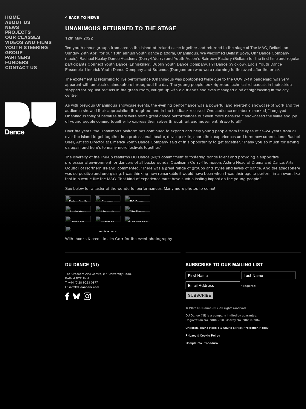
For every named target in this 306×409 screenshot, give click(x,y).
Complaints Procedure (202, 343)
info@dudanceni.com (84, 287)
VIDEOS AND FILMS (28, 42)
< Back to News (82, 17)
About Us (17, 22)
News (12, 27)
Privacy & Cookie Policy (203, 335)
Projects (18, 32)
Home (12, 17)
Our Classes (22, 37)
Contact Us (21, 67)
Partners (17, 57)
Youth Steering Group (26, 50)
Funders (16, 62)
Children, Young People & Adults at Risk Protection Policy (227, 327)
